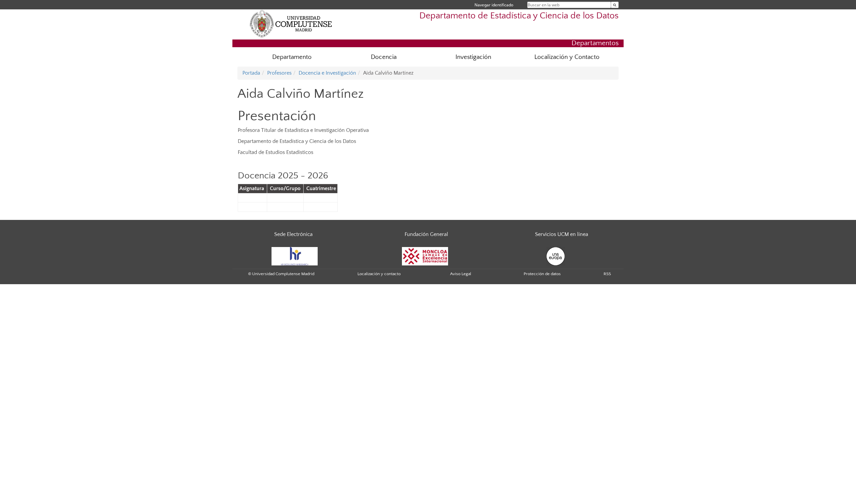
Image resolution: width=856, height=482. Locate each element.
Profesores (279, 73)
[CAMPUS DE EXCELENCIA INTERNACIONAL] (425, 256)
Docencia (384, 57)
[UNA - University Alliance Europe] (555, 256)
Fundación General (426, 234)
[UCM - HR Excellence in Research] (295, 256)
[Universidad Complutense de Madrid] (290, 23)
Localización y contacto (379, 273)
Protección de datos (542, 273)
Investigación (473, 57)
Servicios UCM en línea (561, 234)
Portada (251, 73)
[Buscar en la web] (615, 5)
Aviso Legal (460, 273)
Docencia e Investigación (327, 73)
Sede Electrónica (293, 234)
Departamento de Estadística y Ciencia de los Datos (519, 16)
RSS (607, 273)
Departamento (292, 57)
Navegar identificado (493, 5)
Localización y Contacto (567, 57)
